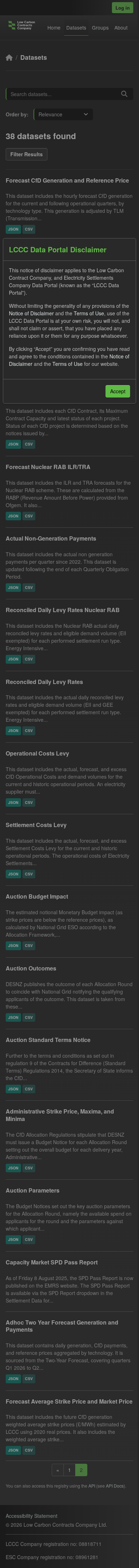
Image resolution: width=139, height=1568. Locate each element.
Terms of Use (89, 313)
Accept (117, 391)
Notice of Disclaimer (31, 313)
